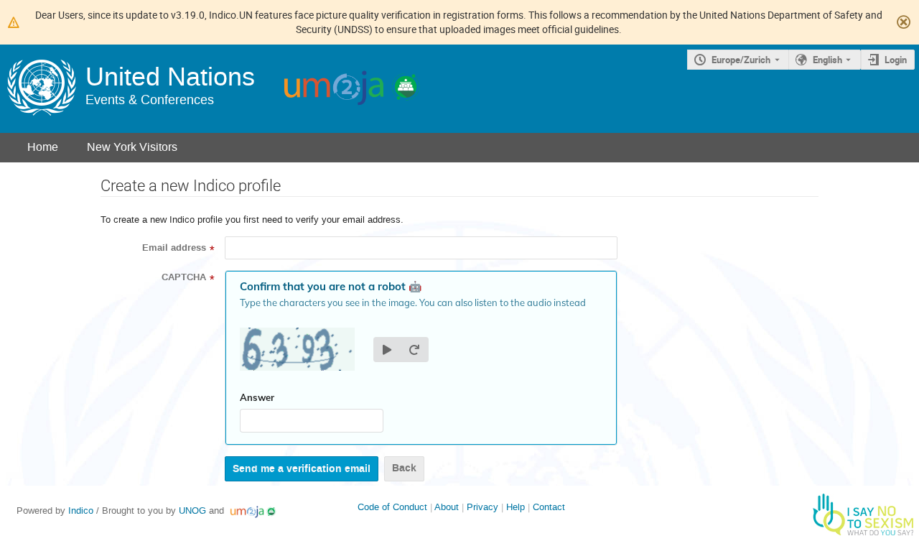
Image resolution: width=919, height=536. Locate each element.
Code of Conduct (392, 507)
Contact (549, 507)
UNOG (192, 510)
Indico (80, 510)
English (827, 59)
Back (404, 468)
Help (515, 507)
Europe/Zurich (741, 59)
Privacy (482, 507)
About (446, 507)
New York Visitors (132, 146)
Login (896, 59)
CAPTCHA (184, 277)
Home (42, 146)
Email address (174, 247)
